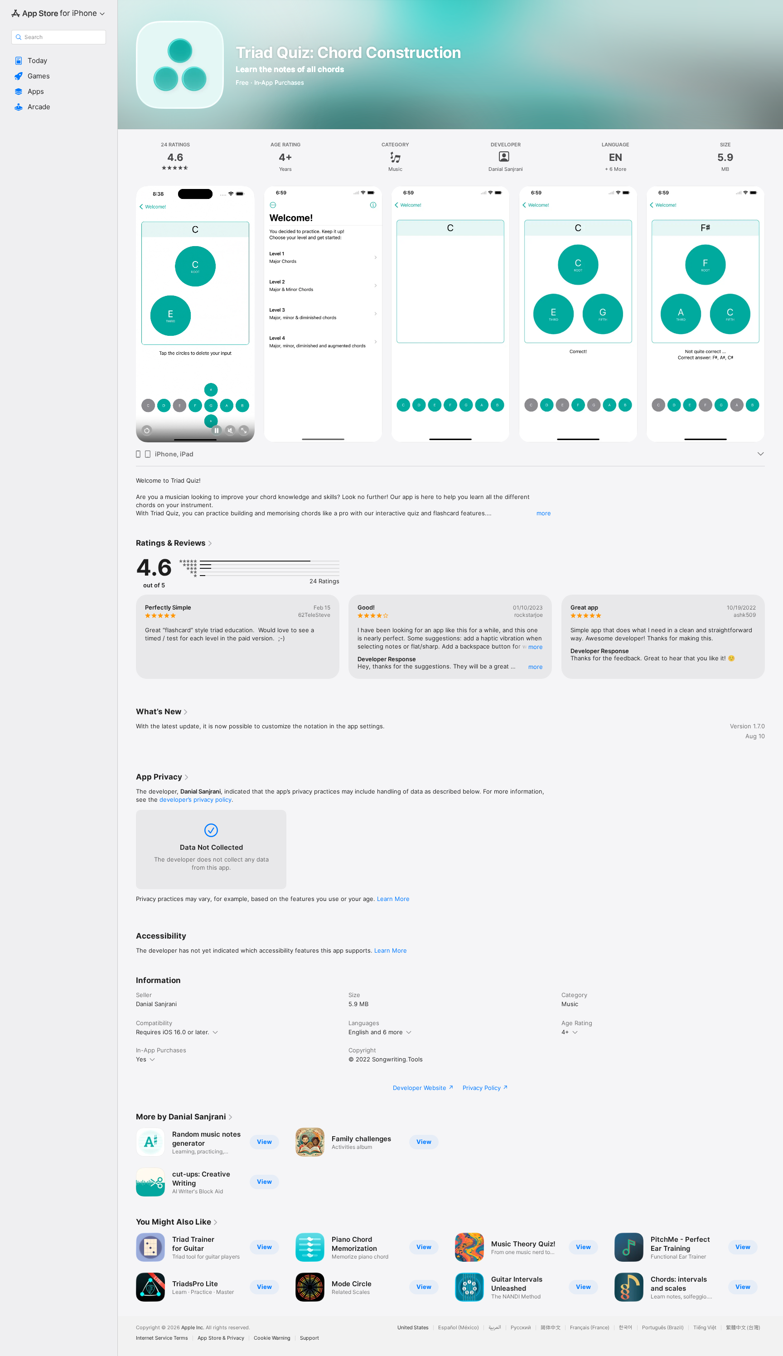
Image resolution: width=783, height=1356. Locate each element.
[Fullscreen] (243, 431)
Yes (141, 1059)
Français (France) (589, 1327)
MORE (536, 646)
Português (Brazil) (663, 1327)
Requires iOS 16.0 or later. (172, 1032)
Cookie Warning (272, 1338)
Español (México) (458, 1327)
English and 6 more (375, 1032)
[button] (59, 61)
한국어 (626, 1327)
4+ (565, 1032)
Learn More (393, 898)
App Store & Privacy (221, 1338)
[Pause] (216, 431)
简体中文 (551, 1327)
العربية (494, 1327)
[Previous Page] (127, 314)
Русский (521, 1327)
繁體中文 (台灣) (743, 1327)
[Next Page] (774, 314)
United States (413, 1327)
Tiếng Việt (704, 1327)
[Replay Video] (146, 431)
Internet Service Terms (162, 1338)
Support (309, 1338)
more (543, 513)
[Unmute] (230, 431)
